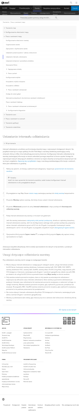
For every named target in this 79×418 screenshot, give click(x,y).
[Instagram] (69, 322)
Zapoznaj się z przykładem (27, 161)
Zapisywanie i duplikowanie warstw (16, 49)
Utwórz (26, 13)
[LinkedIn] (73, 318)
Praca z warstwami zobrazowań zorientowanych (22, 106)
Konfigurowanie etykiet (13, 77)
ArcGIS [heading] (4, 328)
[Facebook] (65, 318)
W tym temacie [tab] (11, 143)
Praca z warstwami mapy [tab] (14, 36)
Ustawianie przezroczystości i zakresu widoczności (21, 53)
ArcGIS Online (7, 8)
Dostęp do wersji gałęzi (13, 94)
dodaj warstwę (59, 193)
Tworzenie (6, 22)
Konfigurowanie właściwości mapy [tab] (17, 32)
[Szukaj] (71, 2)
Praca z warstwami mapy (18, 22)
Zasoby (37, 8)
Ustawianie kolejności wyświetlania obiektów (20, 61)
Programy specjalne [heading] (30, 359)
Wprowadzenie (15, 13)
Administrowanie (69, 13)
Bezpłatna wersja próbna (51, 8)
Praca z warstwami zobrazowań (17, 90)
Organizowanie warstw (13, 44)
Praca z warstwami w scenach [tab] (15, 119)
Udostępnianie (45, 13)
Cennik (75, 8)
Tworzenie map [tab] (11, 28)
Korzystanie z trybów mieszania (15, 81)
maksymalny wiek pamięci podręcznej (39, 220)
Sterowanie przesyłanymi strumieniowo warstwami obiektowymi (25, 98)
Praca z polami (12, 73)
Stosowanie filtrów (11, 65)
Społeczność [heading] (28, 328)
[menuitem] (12, 333)
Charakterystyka (24, 8)
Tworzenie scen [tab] (11, 114)
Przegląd (12, 8)
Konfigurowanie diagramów (16, 110)
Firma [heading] (3, 359)
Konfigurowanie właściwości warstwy (17, 40)
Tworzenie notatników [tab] (13, 127)
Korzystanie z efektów (12, 86)
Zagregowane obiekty (15, 69)
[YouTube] (73, 322)
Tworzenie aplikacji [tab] (12, 123)
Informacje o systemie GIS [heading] (53, 328)
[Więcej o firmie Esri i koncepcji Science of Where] (6, 321)
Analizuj (34, 13)
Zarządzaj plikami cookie (52, 405)
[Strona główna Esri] (5, 2)
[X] (69, 318)
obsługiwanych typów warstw (64, 228)
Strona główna (4, 13)
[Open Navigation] (76, 2)
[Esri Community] (65, 322)
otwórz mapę (33, 193)
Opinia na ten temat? (69, 310)
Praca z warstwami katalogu (14, 102)
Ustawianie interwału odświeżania (16, 57)
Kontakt (66, 8)
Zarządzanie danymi (57, 13)
